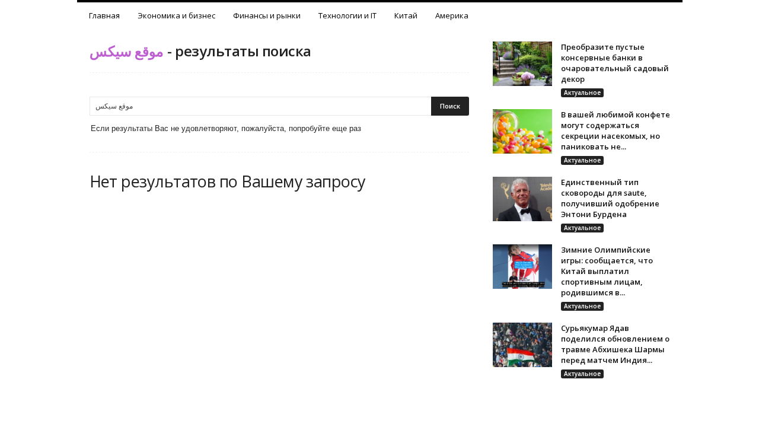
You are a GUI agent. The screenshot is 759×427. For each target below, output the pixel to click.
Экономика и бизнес (176, 15)
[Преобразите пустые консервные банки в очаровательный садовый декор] (522, 64)
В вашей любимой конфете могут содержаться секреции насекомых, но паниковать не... (615, 130)
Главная (104, 15)
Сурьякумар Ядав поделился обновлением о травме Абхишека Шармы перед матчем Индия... (615, 344)
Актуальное (582, 92)
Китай (405, 15)
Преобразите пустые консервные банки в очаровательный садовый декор (615, 63)
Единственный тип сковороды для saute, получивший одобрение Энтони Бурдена (610, 198)
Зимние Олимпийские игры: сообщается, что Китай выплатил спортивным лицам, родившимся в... (607, 271)
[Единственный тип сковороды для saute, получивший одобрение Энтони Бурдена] (522, 199)
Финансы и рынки (267, 15)
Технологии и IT (347, 15)
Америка (451, 15)
